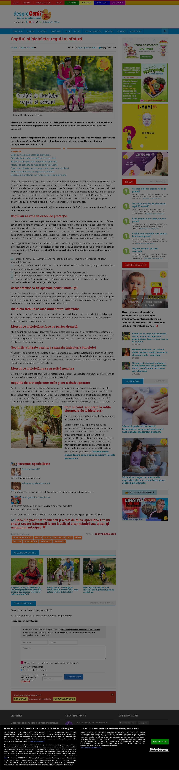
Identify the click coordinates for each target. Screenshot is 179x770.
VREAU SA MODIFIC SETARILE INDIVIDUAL (159, 750)
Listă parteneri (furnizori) (90, 747)
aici (5, 758)
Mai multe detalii (37, 741)
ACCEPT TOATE (160, 742)
